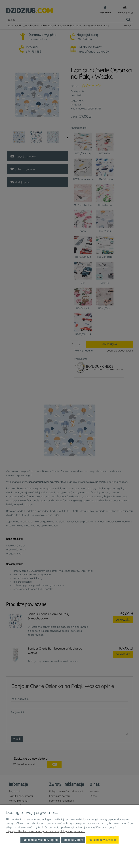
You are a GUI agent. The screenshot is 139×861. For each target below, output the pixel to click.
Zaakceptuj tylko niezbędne (40, 839)
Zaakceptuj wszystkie (102, 839)
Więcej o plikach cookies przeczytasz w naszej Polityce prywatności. (45, 831)
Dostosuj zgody (73, 839)
